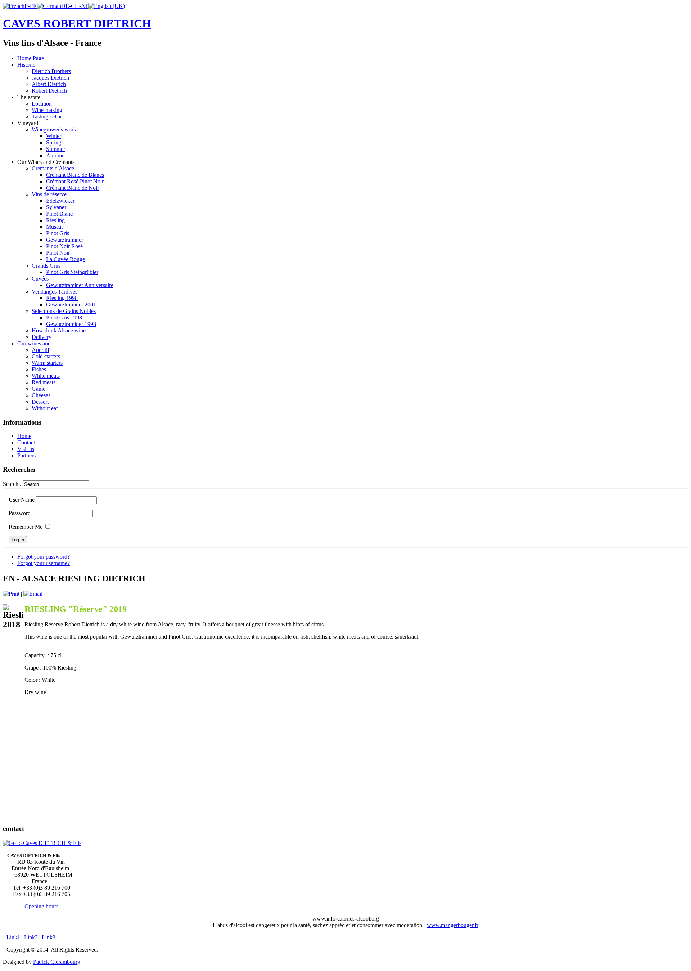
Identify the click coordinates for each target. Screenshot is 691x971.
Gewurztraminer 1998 (71, 324)
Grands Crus (46, 266)
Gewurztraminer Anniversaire (79, 285)
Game (38, 389)
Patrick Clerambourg (56, 962)
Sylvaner (56, 207)
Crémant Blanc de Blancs (75, 175)
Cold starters (46, 356)
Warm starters (47, 363)
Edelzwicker (60, 201)
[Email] (32, 594)
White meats (46, 376)
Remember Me (25, 527)
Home (24, 436)
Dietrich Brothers (51, 71)
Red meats (43, 382)
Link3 (48, 937)
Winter (53, 136)
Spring (53, 142)
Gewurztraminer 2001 (71, 304)
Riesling (55, 220)
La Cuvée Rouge (65, 259)
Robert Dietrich (49, 91)
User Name (22, 500)
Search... (13, 484)
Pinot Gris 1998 (64, 317)
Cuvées (40, 279)
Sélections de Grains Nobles (64, 311)
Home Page (30, 58)
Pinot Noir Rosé (64, 246)
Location (42, 103)
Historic (26, 65)
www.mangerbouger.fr (452, 925)
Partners (26, 455)
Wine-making (47, 110)
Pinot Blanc (59, 214)
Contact (26, 442)
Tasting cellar (47, 116)
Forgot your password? (43, 557)
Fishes (39, 369)
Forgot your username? (43, 563)
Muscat (54, 227)
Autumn (55, 155)
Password (20, 513)
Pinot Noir (58, 253)
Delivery (41, 337)
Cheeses (41, 395)
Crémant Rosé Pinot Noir (75, 181)
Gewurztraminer (64, 240)
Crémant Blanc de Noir (72, 188)
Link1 (13, 937)
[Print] (11, 594)
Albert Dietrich (49, 84)
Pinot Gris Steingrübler (72, 272)
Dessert (40, 402)
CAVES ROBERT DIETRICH (77, 23)
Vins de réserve (49, 194)
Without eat (45, 408)
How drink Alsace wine (59, 330)
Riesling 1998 (62, 298)
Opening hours (41, 906)
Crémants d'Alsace (53, 168)
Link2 (31, 937)
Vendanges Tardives (54, 291)
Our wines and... (36, 343)
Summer (55, 149)
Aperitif (40, 350)
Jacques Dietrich (50, 78)
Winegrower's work (54, 129)
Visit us (25, 449)
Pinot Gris (57, 233)
